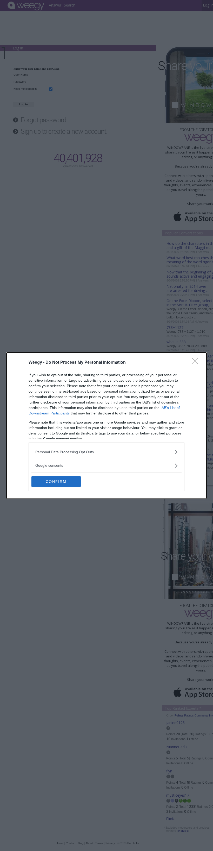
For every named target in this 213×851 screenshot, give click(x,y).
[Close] (196, 363)
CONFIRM (56, 481)
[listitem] (106, 452)
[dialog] (106, 426)
